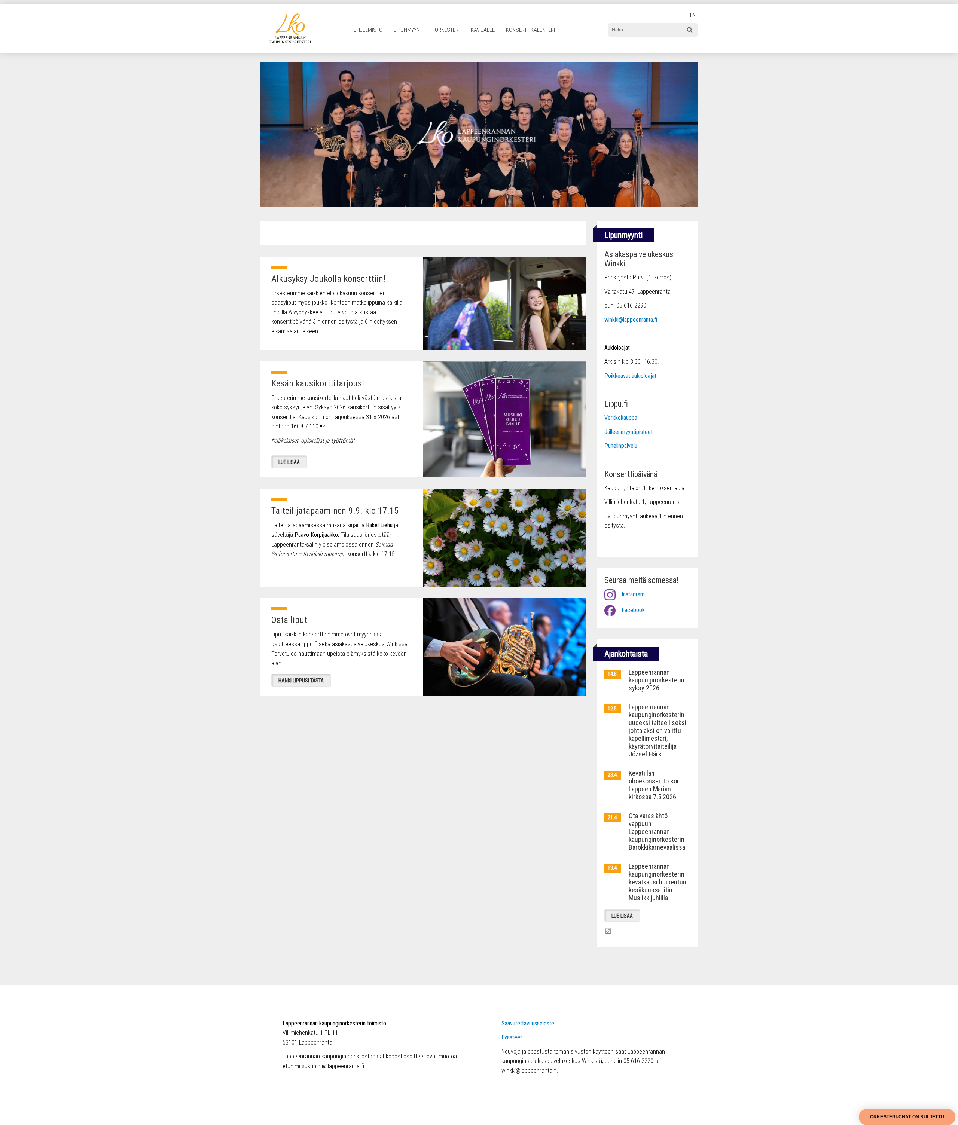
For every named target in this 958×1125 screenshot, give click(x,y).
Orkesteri (447, 30)
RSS (608, 931)
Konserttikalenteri (530, 30)
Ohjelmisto (367, 30)
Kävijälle (483, 30)
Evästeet (511, 1037)
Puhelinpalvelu (620, 445)
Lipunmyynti (409, 30)
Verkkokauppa (620, 417)
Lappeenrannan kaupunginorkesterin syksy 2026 (656, 680)
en (693, 15)
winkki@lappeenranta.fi (630, 319)
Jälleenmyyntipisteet (628, 431)
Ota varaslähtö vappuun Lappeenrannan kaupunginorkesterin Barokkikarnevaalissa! (658, 831)
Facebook (633, 610)
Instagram (633, 594)
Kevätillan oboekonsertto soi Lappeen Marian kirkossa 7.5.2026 (653, 785)
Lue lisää (289, 462)
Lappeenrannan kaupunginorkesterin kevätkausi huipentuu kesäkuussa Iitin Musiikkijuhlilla (657, 882)
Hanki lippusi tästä (301, 681)
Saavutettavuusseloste (527, 1023)
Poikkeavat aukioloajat (630, 375)
